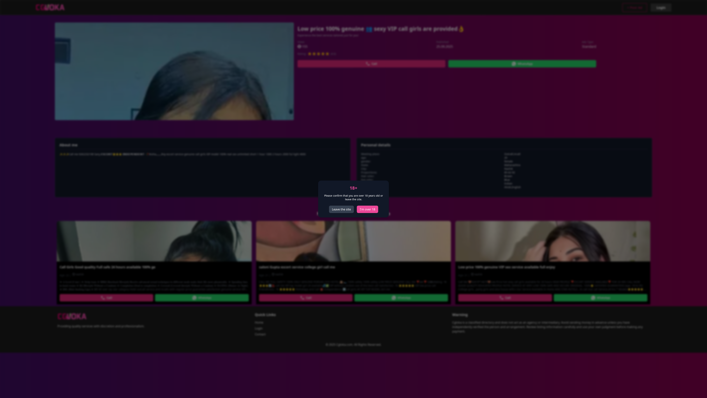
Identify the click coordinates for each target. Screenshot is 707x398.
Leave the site (341, 209)
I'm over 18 (367, 209)
